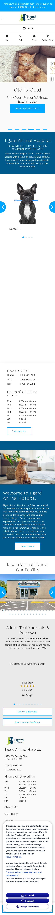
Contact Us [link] (19, 431)
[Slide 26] (30, 614)
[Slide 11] (32, 610)
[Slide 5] (38, 129)
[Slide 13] (37, 610)
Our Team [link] (11, 813)
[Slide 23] (21, 614)
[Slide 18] (52, 610)
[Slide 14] (40, 610)
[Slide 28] (36, 614)
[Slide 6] (45, 129)
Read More (39, 7)
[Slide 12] (34, 610)
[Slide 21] (15, 614)
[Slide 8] (23, 610)
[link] (27, 17)
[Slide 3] (24, 129)
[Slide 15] (43, 610)
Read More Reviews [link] (27, 722)
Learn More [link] (27, 546)
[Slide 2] (17, 129)
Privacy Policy (13, 856)
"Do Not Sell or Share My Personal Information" (24, 874)
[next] (51, 63)
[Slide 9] (26, 610)
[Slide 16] (46, 610)
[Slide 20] (12, 614)
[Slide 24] (24, 614)
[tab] (12, 396)
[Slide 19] (10, 614)
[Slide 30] (42, 614)
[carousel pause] (52, 79)
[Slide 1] (10, 129)
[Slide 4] (31, 129)
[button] (4, 18)
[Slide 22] (18, 614)
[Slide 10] (29, 610)
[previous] (3, 63)
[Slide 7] (20, 610)
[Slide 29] (39, 614)
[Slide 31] (45, 614)
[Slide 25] (27, 614)
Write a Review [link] (27, 711)
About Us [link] (11, 807)
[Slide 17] (49, 610)
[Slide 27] (33, 614)
